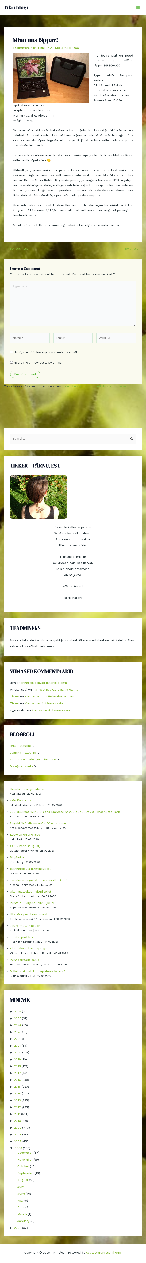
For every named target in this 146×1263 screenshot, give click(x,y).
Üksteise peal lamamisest (28, 914)
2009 (17, 1127)
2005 (17, 1228)
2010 (17, 1121)
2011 (17, 1114)
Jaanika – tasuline (23, 752)
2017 (17, 1073)
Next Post (133, 248)
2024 (17, 1025)
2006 (18, 1148)
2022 (17, 1039)
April (21, 1207)
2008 (17, 1134)
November (25, 1159)
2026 (17, 1011)
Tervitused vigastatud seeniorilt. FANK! (38, 880)
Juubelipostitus (21, 937)
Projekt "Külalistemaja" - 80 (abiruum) (38, 823)
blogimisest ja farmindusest (30, 869)
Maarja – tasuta (21, 766)
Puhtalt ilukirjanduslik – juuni (32, 903)
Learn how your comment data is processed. (96, 386)
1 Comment (21, 48)
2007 (17, 1141)
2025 (17, 1018)
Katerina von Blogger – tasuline (33, 759)
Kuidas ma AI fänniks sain (44, 703)
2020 (17, 1052)
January (23, 1221)
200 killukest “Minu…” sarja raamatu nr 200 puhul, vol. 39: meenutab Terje (65, 812)
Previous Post (16, 248)
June (21, 1193)
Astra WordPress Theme (104, 1252)
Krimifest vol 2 (20, 800)
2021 (17, 1045)
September (25, 1173)
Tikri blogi (16, 7)
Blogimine (17, 857)
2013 (17, 1100)
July (20, 1187)
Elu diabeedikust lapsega (28, 948)
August (22, 1180)
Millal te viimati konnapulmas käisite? (37, 971)
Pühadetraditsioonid (24, 960)
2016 (17, 1080)
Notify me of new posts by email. (38, 362)
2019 (17, 1059)
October (23, 1166)
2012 (17, 1107)
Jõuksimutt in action (25, 925)
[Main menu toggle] (138, 7)
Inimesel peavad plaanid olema (44, 683)
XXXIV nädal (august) (25, 846)
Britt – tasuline (21, 746)
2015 (17, 1086)
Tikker (14, 696)
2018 (17, 1066)
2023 (17, 1032)
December (25, 1152)
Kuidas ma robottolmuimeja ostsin (50, 696)
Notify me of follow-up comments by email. (46, 352)
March (22, 1214)
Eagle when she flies (25, 834)
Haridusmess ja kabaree (27, 789)
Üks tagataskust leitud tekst (30, 891)
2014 (17, 1093)
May (20, 1200)
